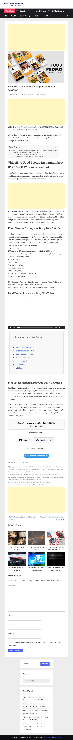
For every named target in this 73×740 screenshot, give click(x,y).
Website (11, 633)
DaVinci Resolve (58, 11)
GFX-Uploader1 (29, 94)
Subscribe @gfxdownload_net (37, 456)
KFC (59, 474)
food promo (11, 469)
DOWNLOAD (46, 440)
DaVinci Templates (23, 358)
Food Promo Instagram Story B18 (26, 469)
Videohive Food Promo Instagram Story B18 (48, 477)
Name (11, 615)
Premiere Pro (25, 11)
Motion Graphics (11, 16)
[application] (36, 314)
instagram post (52, 474)
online (15, 477)
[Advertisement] (36, 37)
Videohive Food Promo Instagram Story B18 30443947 (25, 479)
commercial (23, 467)
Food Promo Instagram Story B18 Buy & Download (31, 156)
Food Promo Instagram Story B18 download (21, 472)
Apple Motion (41, 11)
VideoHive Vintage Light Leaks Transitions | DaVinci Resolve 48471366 (34, 726)
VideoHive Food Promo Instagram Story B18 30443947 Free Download (34, 150)
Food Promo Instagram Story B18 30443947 (50, 469)
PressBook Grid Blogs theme (52, 737)
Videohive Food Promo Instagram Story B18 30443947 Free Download (29, 482)
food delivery (42, 467)
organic (20, 477)
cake (17, 467)
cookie (29, 467)
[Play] (10, 327)
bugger (12, 467)
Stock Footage (25, 16)
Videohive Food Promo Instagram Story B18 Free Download (26, 485)
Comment (12, 586)
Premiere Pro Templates (25, 351)
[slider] (35, 327)
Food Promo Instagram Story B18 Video (27, 154)
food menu (57, 467)
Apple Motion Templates (25, 354)
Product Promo (15, 462)
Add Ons (37, 16)
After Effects (9, 11)
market (10, 477)
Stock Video (20, 365)
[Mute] (59, 327)
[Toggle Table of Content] (55, 147)
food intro (50, 467)
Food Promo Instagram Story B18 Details (26, 152)
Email (10, 624)
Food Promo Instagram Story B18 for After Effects (23, 474)
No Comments (41, 94)
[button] (36, 313)
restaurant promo (29, 477)
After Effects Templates (24, 347)
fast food (35, 467)
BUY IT (26, 440)
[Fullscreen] (62, 327)
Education (49, 16)
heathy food (43, 474)
